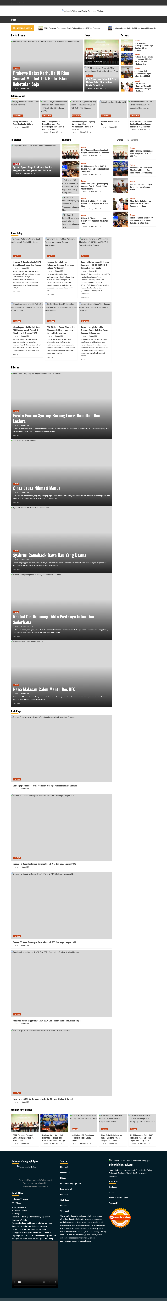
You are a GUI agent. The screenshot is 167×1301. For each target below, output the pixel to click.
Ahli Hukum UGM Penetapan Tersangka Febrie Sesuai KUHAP (142, 73)
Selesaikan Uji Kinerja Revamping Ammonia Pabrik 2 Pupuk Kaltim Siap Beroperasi (94, 186)
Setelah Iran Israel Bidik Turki (110, 122)
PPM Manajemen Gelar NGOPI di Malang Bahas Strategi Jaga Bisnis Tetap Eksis (101, 82)
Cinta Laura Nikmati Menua (37, 488)
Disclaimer (113, 1187)
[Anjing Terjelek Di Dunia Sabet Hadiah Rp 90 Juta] (25, 109)
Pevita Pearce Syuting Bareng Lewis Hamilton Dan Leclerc (56, 418)
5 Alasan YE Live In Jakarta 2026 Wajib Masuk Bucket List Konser (27, 263)
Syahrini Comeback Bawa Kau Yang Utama (49, 555)
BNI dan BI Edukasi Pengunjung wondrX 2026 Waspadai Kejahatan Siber (94, 203)
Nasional (16, 68)
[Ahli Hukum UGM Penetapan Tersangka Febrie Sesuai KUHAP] (127, 72)
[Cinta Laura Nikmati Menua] (23, 440)
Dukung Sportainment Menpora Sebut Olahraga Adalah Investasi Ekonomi (45, 785)
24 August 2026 (25, 88)
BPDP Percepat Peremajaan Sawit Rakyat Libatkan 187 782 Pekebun (71, 28)
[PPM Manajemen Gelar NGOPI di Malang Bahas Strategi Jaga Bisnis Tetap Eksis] (70, 169)
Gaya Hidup (17, 256)
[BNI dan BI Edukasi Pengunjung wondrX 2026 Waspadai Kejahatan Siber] (70, 203)
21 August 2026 (93, 336)
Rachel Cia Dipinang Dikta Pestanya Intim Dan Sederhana (53, 619)
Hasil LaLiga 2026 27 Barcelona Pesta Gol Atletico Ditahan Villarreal (43, 1098)
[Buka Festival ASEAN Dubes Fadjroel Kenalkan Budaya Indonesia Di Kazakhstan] (142, 109)
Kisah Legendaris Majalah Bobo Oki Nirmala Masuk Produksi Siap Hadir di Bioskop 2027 (26, 330)
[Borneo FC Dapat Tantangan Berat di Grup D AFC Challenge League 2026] (61, 827)
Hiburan (16, 411)
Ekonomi (89, 49)
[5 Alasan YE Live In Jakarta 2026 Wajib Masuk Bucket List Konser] (27, 248)
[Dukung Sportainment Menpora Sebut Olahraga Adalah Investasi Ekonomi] (61, 748)
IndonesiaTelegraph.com (70, 1183)
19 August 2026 (25, 693)
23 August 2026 (83, 132)
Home (13, 19)
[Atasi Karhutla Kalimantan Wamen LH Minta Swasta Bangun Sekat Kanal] (127, 86)
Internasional (18, 115)
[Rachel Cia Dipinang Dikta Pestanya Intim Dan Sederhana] (36, 574)
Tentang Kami (114, 1203)
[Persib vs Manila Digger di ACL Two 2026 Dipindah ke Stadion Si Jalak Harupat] (61, 983)
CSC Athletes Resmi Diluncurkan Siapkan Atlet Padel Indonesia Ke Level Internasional (61, 330)
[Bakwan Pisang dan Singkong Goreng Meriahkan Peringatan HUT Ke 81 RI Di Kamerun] (83, 109)
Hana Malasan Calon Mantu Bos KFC (44, 689)
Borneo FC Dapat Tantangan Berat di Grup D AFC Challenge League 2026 (44, 863)
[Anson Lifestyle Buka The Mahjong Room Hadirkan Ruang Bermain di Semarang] (95, 313)
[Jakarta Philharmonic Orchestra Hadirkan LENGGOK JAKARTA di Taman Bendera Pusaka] (95, 248)
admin (16, 88)
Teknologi (17, 164)
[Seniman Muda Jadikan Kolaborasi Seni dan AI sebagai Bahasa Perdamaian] (61, 248)
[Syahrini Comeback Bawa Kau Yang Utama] (30, 507)
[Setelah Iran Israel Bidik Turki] (113, 109)
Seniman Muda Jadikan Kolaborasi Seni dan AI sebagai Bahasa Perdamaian (60, 264)
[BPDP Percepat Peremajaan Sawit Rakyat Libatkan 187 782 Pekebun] (127, 45)
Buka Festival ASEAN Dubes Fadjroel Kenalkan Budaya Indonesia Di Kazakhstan (141, 124)
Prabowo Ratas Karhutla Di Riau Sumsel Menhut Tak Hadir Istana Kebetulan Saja (41, 78)
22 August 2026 (142, 130)
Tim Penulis (18, 173)
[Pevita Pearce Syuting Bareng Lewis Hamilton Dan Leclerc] (36, 373)
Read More (16, 292)
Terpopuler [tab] (132, 140)
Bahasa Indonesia (18, 3)
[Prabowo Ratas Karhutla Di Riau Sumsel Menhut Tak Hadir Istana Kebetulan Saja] (127, 59)
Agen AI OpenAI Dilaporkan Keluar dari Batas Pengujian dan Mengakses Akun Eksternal (34, 169)
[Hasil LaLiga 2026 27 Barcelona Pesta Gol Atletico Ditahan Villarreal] (61, 1062)
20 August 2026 (25, 626)
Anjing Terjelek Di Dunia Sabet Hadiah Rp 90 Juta (23, 122)
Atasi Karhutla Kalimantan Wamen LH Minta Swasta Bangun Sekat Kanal (142, 87)
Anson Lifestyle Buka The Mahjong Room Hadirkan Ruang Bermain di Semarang (94, 330)
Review (63, 1205)
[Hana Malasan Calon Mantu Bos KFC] (27, 641)
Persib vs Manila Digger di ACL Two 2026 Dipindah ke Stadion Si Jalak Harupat (47, 1020)
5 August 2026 (28, 174)
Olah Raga (17, 779)
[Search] (154, 19)
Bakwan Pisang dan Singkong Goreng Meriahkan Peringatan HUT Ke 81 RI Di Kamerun (83, 125)
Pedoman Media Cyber (118, 1198)
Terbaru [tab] (119, 140)
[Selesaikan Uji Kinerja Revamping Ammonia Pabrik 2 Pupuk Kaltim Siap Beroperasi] (70, 186)
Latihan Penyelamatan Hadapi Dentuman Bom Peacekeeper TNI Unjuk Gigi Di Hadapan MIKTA (53, 125)
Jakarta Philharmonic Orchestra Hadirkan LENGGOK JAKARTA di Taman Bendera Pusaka (95, 264)
